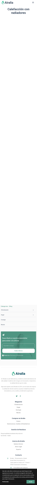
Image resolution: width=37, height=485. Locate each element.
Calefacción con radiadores (10, 47)
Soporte (18, 449)
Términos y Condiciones (16, 355)
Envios (18, 421)
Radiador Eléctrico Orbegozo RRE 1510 (17, 77)
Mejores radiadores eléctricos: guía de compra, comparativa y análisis (17, 43)
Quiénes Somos (18, 444)
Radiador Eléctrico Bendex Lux (14, 160)
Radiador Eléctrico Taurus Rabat (14, 285)
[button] (33, 2)
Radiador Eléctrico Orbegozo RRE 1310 (17, 202)
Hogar (18, 407)
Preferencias (5, 481)
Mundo (3, 324)
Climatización (18, 404)
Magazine (18, 402)
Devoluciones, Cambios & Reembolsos (18, 424)
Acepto (30, 481)
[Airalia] (7, 2)
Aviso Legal (18, 446)
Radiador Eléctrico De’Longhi (13, 244)
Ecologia (3, 319)
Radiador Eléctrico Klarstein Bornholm (17, 119)
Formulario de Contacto (21, 467)
